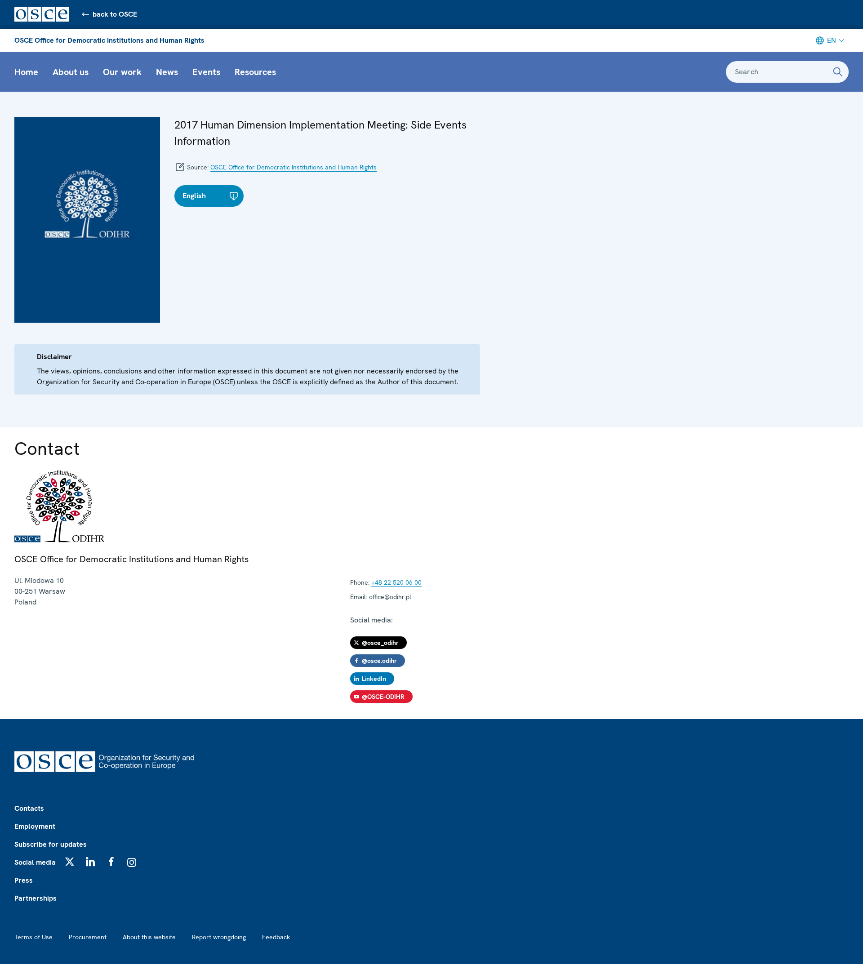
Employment (34, 826)
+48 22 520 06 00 (396, 582)
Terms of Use (33, 937)
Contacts (29, 808)
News (167, 72)
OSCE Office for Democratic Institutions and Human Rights (109, 40)
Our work (122, 72)
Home (26, 72)
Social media (35, 862)
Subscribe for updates (50, 844)
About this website (149, 937)
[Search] (838, 72)
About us (71, 72)
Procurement (88, 937)
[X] (69, 861)
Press (23, 880)
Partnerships (35, 898)
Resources (255, 72)
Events (206, 72)
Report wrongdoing (219, 937)
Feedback (276, 937)
